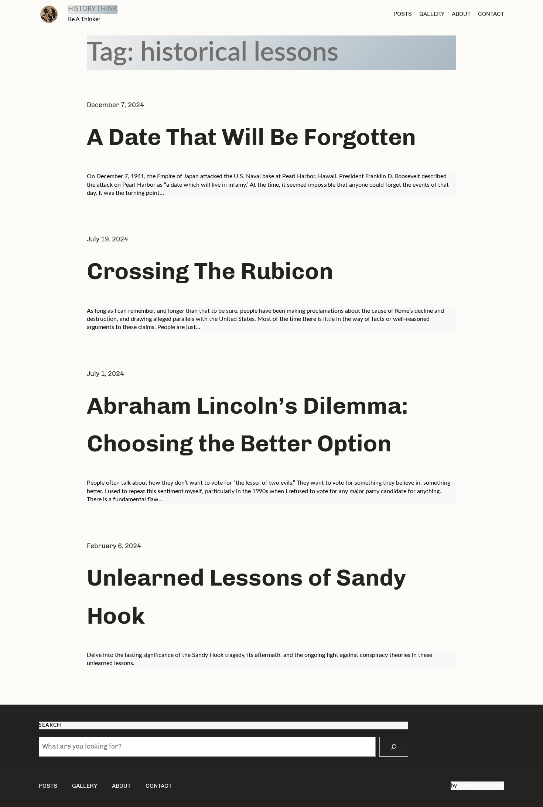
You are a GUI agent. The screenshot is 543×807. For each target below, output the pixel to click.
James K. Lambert (481, 786)
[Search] (393, 747)
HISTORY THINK (92, 9)
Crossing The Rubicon (210, 271)
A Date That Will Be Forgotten (251, 137)
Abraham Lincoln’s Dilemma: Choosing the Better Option (247, 424)
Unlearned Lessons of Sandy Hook (246, 596)
